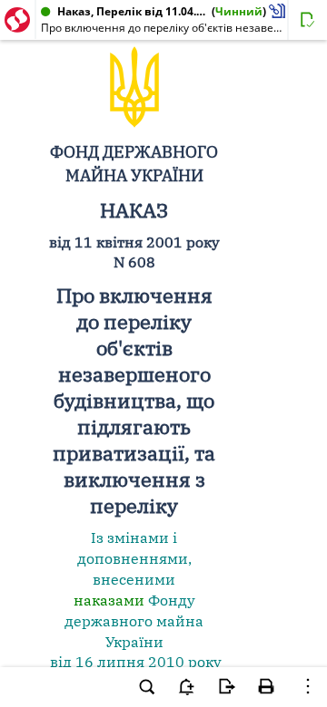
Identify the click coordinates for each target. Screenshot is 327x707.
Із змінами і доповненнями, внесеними (134, 558)
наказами (109, 600)
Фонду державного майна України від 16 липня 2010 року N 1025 (134, 641)
